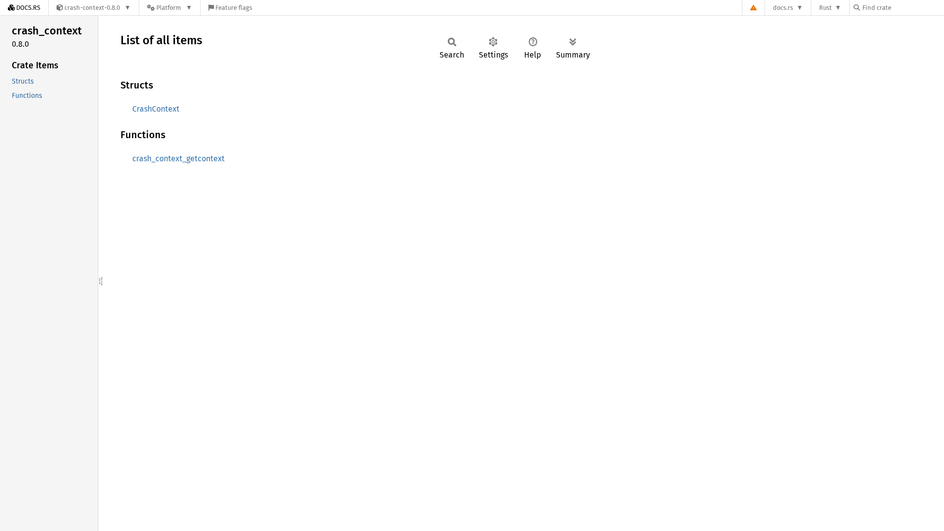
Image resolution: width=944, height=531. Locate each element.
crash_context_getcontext (178, 158)
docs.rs (783, 7)
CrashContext (155, 109)
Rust (825, 7)
